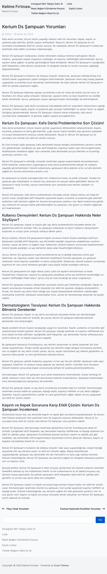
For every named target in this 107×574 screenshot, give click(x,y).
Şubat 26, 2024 (25, 34)
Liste (69, 3)
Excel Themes (61, 565)
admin (8, 34)
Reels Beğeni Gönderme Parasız (48, 8)
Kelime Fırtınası (16, 6)
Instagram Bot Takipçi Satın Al (47, 3)
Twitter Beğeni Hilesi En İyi (45, 13)
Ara (100, 519)
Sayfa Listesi (75, 8)
